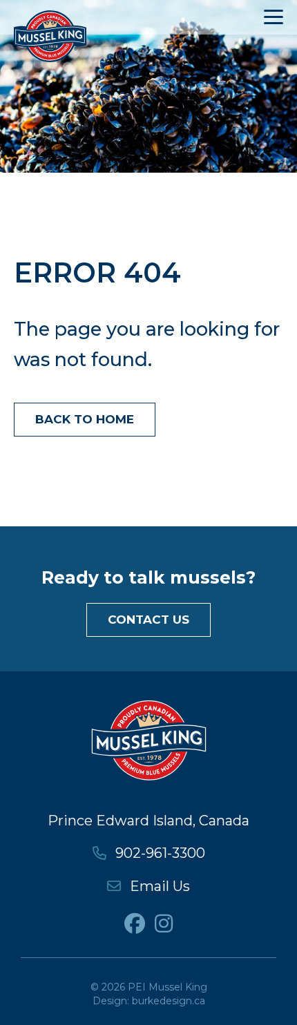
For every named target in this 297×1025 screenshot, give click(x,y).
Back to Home (84, 419)
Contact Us (148, 619)
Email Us (158, 886)
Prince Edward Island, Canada (148, 820)
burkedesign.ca (168, 1001)
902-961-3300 (158, 853)
